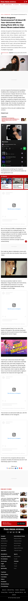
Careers (17, 590)
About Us (4, 590)
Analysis (3, 536)
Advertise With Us (19, 592)
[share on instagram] (16, 532)
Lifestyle (16, 561)
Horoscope (4, 561)
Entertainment (7, 14)
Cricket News (17, 556)
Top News (3, 572)
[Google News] (10, 468)
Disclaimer (22, 590)
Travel (15, 566)
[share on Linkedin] (14, 532)
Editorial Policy (10, 590)
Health (15, 563)
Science (3, 566)
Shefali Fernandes (4, 52)
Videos (2, 579)
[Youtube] (21, 468)
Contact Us (11, 592)
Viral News (3, 581)
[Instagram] (19, 468)
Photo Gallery (4, 574)
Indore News (4, 543)
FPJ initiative (4, 559)
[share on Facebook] (8, 532)
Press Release (4, 586)
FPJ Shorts (16, 4)
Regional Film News (18, 548)
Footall (15, 559)
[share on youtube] (19, 532)
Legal (2, 563)
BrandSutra (4, 554)
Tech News (4, 577)
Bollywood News (17, 538)
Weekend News (5, 584)
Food (15, 568)
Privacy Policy (4, 592)
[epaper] (24, 2)
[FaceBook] (15, 468)
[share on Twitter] (11, 532)
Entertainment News (19, 536)
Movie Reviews (17, 543)
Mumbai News (8, 4)
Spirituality (4, 568)
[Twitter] (17, 468)
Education (3, 550)
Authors (14, 594)
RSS (25, 592)
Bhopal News (4, 545)
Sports (15, 554)
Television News (17, 550)
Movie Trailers (17, 545)
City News (3, 538)
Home (2, 4)
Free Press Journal (8, 1)
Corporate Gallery (6, 556)
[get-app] (26, 2)
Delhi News (3, 548)
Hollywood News (17, 541)
